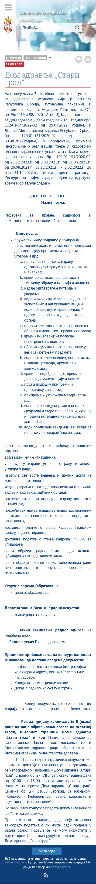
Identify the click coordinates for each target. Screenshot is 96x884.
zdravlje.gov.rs (60, 867)
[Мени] (8, 7)
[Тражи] (77, 27)
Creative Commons (14, 862)
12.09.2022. (14, 64)
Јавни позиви (35, 58)
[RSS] (45, 875)
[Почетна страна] (8, 25)
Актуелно (13, 58)
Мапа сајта (47, 851)
